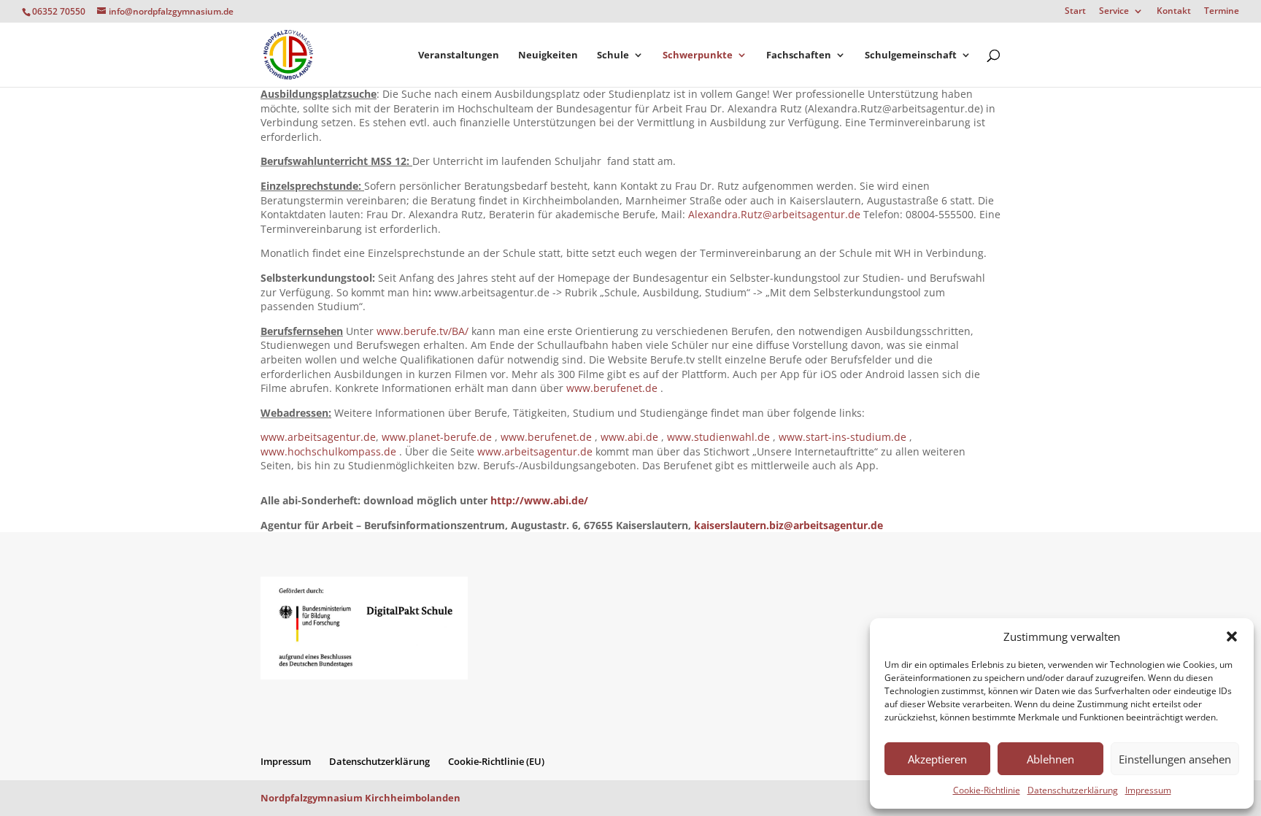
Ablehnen (1050, 759)
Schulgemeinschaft (911, 55)
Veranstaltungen (458, 55)
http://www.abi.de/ (539, 500)
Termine (1221, 12)
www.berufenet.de (612, 388)
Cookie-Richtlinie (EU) (496, 761)
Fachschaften (798, 55)
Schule (613, 55)
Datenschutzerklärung (1072, 790)
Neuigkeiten (548, 55)
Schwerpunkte (698, 55)
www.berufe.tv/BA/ (422, 331)
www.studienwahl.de (718, 437)
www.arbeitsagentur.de (318, 437)
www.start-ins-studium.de (842, 437)
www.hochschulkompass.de (328, 451)
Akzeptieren (937, 759)
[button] (1232, 636)
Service (1114, 12)
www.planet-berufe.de (437, 437)
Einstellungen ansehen (1175, 759)
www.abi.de (629, 437)
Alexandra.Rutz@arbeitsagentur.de (774, 214)
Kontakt (1174, 12)
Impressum (1148, 790)
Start (1075, 12)
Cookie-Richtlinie (986, 790)
